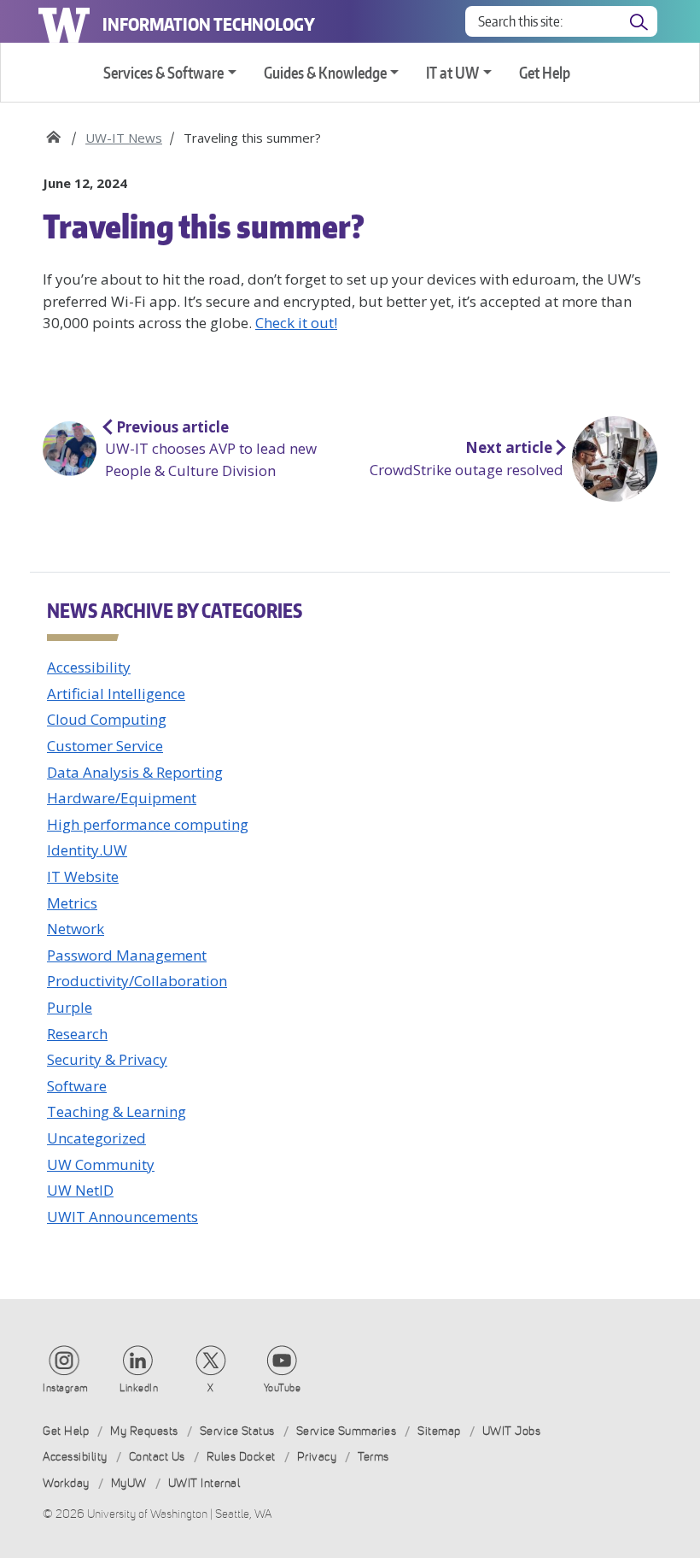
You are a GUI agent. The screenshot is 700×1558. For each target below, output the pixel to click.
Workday (66, 1483)
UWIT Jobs (511, 1431)
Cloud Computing (106, 719)
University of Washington (64, 21)
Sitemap (439, 1431)
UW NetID (80, 1190)
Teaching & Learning (116, 1111)
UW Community (101, 1164)
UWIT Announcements (122, 1216)
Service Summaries (346, 1431)
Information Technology (208, 24)
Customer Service (105, 745)
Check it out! (296, 322)
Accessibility (89, 667)
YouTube (282, 1388)
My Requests (144, 1431)
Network (75, 928)
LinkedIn (139, 1388)
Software (77, 1086)
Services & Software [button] (163, 72)
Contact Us (157, 1456)
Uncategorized (96, 1138)
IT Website (83, 876)
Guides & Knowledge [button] (325, 72)
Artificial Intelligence (116, 693)
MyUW (129, 1483)
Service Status (237, 1431)
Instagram (66, 1388)
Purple (69, 1007)
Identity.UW (87, 850)
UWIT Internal (204, 1483)
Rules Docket (241, 1456)
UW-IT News (123, 137)
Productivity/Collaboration (137, 981)
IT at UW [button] (452, 72)
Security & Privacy (107, 1059)
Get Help (544, 72)
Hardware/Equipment (121, 798)
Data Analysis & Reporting (135, 772)
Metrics (72, 903)
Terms (373, 1456)
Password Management (127, 955)
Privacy (317, 1456)
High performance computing (147, 824)
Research (77, 1034)
